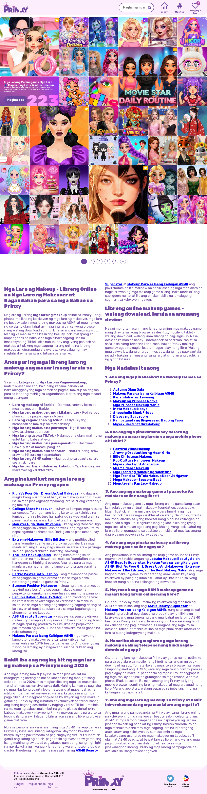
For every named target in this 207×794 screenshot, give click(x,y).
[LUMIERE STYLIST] (162, 121)
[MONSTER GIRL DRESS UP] (74, 180)
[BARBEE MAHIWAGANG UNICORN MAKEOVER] (192, 32)
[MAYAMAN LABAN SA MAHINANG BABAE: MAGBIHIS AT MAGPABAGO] (103, 61)
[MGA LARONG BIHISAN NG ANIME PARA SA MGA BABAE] (15, 150)
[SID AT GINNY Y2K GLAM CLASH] (74, 61)
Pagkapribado (37, 784)
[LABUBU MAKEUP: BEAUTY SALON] (192, 61)
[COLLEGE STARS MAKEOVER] (103, 239)
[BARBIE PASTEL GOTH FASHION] (133, 239)
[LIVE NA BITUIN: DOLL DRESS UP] (15, 180)
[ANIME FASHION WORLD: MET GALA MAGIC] (74, 239)
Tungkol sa (19, 785)
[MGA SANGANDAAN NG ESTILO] (15, 121)
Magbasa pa (15, 100)
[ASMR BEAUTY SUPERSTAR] (44, 239)
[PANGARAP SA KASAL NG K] (74, 32)
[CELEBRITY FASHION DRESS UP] (192, 180)
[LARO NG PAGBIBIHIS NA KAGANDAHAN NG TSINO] (192, 121)
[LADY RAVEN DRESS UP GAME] (15, 209)
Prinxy (18, 773)
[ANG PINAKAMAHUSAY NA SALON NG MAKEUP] (103, 91)
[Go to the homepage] (14, 7)
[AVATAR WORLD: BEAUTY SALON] (74, 91)
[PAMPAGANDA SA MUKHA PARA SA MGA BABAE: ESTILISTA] (162, 32)
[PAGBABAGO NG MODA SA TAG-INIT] (133, 32)
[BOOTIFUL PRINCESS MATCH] (162, 180)
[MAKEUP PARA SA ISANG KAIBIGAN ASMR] (44, 209)
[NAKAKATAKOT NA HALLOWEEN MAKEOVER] (162, 209)
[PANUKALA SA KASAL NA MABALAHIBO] (192, 150)
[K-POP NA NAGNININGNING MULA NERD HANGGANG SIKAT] (133, 150)
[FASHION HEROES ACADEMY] (192, 209)
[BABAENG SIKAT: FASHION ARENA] (103, 121)
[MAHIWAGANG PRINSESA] (103, 150)
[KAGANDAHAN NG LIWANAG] (162, 150)
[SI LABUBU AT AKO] (15, 239)
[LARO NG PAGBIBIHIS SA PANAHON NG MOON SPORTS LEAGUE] (103, 32)
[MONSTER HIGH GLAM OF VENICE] (133, 121)
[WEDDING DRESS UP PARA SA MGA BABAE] (74, 209)
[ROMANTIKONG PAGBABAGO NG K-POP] (192, 91)
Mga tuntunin (53, 785)
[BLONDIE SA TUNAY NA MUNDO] (44, 180)
